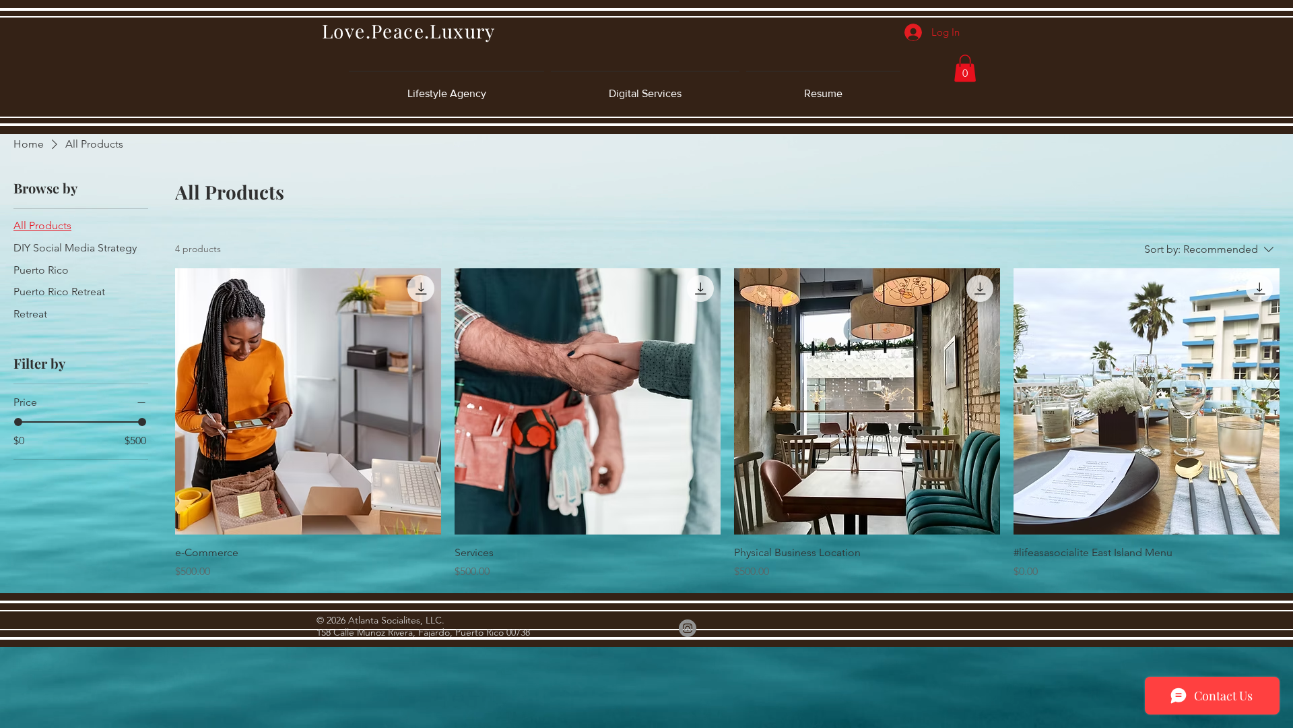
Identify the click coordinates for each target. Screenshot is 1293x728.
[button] (965, 68)
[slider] (18, 422)
